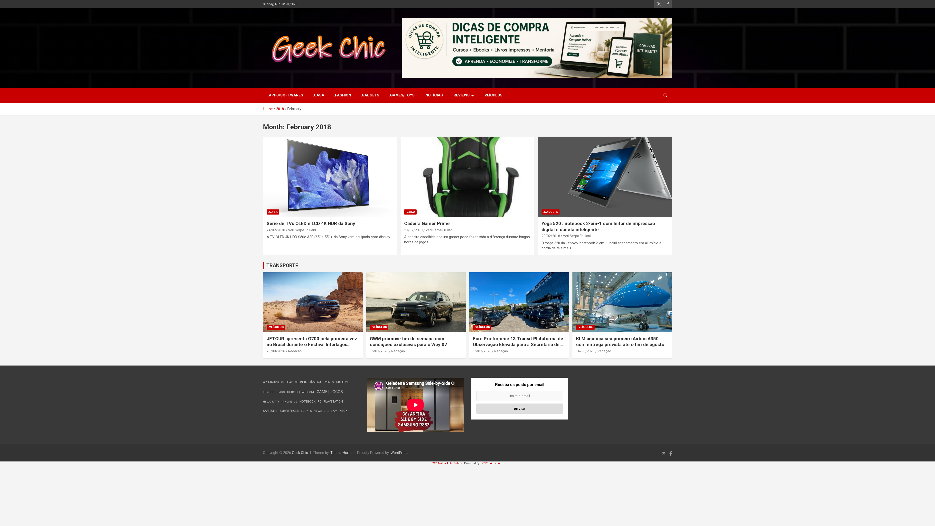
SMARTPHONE (289, 411)
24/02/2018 (276, 230)
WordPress (399, 453)
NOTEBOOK (307, 401)
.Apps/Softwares (285, 95)
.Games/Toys (402, 95)
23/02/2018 (413, 230)
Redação (295, 351)
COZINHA (301, 382)
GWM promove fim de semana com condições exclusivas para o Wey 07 (408, 342)
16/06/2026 (585, 351)
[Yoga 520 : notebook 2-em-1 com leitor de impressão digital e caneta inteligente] (605, 176)
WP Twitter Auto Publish (447, 463)
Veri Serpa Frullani (302, 230)
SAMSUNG (270, 411)
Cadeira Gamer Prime (427, 223)
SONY (304, 411)
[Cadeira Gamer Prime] (467, 176)
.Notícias (433, 95)
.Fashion (342, 95)
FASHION (342, 382)
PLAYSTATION (333, 401)
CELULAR (287, 382)
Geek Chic (300, 453)
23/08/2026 (276, 351)
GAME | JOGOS (330, 391)
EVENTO (329, 382)
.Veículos (493, 95)
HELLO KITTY (271, 401)
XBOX (343, 411)
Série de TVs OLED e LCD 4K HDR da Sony (311, 223)
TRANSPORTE (282, 265)
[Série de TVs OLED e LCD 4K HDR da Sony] (329, 176)
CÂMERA (315, 382)
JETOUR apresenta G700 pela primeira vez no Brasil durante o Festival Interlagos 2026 (312, 344)
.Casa (318, 95)
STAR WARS (317, 411)
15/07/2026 (379, 351)
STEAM (332, 411)
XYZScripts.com (492, 463)
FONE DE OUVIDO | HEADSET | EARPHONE (289, 392)
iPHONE (287, 401)
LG (295, 401)
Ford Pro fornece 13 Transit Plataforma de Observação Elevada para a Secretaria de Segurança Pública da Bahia (518, 344)
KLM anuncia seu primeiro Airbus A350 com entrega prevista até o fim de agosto (620, 342)
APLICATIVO (271, 382)
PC (319, 401)
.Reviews (461, 95)
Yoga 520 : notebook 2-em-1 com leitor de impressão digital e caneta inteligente (598, 226)
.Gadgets (370, 95)
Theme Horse (341, 453)
